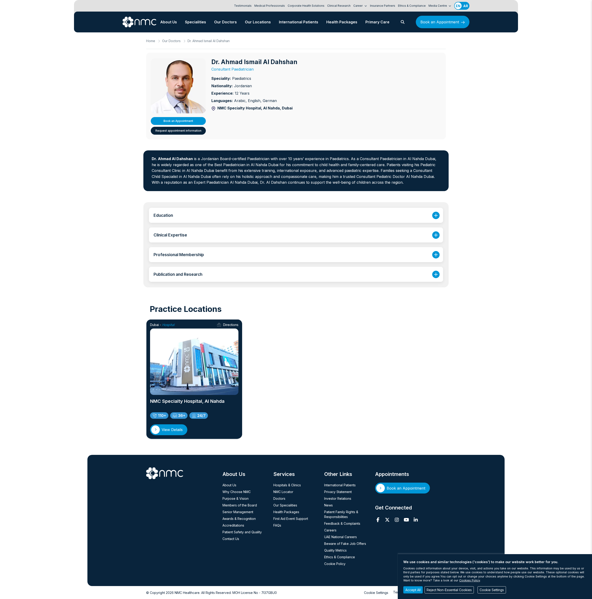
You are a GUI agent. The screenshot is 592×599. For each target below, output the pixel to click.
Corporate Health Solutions (306, 5)
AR (465, 6)
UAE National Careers (340, 537)
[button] (403, 22)
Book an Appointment (439, 22)
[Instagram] (397, 519)
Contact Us (230, 539)
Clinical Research (339, 5)
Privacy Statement (338, 492)
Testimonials (243, 5)
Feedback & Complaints (342, 523)
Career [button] (358, 5)
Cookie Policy (334, 564)
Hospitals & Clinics (287, 485)
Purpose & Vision (235, 498)
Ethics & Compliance (412, 5)
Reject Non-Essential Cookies (449, 590)
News (328, 505)
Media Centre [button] (438, 5)
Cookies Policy (469, 580)
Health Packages (341, 22)
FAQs (277, 525)
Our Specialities (285, 505)
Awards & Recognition (239, 519)
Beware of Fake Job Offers (345, 544)
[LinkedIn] (416, 519)
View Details (172, 429)
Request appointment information (178, 130)
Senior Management (237, 512)
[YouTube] (406, 519)
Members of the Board (239, 505)
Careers (330, 530)
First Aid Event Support (290, 519)
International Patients (298, 22)
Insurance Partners (382, 5)
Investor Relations (337, 498)
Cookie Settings (376, 593)
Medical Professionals (269, 5)
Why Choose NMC (236, 492)
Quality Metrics (335, 550)
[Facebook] (378, 519)
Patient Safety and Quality (242, 532)
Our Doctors (225, 22)
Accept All (413, 590)
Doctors (279, 498)
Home (150, 41)
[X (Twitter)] (387, 519)
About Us (168, 22)
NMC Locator (283, 492)
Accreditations (233, 525)
